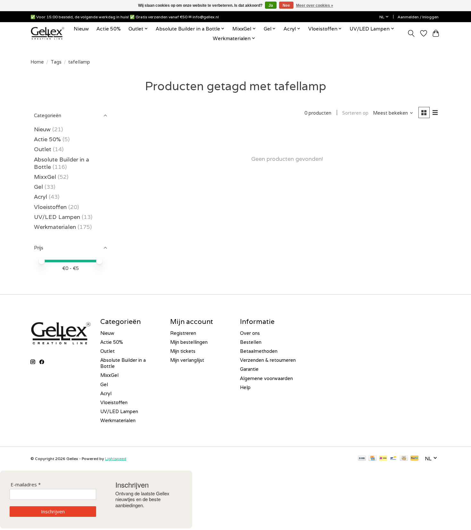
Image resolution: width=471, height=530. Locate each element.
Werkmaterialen (56, 226)
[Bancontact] (393, 459)
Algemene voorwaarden (266, 378)
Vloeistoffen (50, 207)
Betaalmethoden (258, 351)
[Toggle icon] (411, 33)
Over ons (250, 333)
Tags (56, 62)
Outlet (42, 149)
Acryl (40, 196)
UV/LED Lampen (57, 217)
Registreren (183, 333)
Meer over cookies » (314, 5)
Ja (271, 5)
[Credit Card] (372, 459)
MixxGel (45, 176)
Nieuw (81, 28)
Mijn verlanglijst (187, 360)
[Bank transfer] (362, 459)
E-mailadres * (26, 485)
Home (37, 62)
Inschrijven (53, 511)
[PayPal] (414, 459)
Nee (286, 5)
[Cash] (404, 459)
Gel (38, 186)
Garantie (249, 369)
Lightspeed (115, 458)
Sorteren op (355, 113)
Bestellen (250, 342)
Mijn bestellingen (189, 342)
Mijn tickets (182, 351)
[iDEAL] (383, 459)
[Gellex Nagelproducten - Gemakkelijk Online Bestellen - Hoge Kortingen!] (47, 33)
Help (245, 387)
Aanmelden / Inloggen (418, 16)
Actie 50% (108, 28)
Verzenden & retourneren (268, 360)
